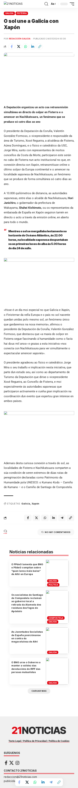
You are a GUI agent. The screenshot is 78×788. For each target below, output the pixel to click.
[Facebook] (6, 763)
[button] (46, 4)
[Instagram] (17, 763)
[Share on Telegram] (51, 782)
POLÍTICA (53, 584)
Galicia (25, 503)
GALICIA (9, 13)
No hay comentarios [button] (57, 532)
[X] (11, 763)
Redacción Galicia (19, 38)
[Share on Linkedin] (32, 46)
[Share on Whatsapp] (25, 46)
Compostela (56, 618)
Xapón (35, 503)
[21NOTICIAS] (13, 4)
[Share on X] (18, 46)
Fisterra (22, 13)
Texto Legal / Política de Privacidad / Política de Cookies (39, 741)
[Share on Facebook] (11, 46)
